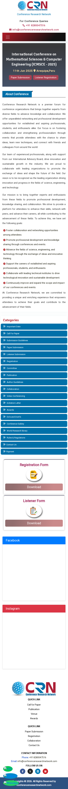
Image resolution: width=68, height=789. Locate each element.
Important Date (13, 326)
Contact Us (11, 444)
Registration (12, 361)
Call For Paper (12, 333)
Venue (34, 714)
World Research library (16, 431)
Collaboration (12, 389)
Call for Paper (34, 704)
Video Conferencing (15, 396)
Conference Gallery (15, 424)
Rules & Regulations (15, 437)
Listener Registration (45, 77)
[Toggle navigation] (7, 37)
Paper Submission (20, 77)
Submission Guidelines (17, 340)
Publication (11, 375)
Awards (10, 410)
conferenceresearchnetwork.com (34, 785)
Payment (10, 451)
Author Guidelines (14, 382)
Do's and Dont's (13, 417)
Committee (11, 368)
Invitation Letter (13, 403)
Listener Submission (15, 354)
